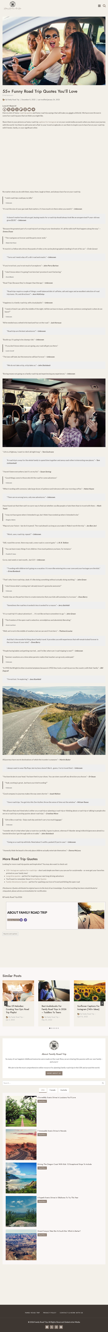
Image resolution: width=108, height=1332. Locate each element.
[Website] (25, 919)
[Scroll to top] (102, 1324)
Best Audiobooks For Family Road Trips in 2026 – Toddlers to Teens (54, 1009)
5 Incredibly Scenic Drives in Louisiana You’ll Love (57, 1097)
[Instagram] (56, 1327)
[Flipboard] (21, 109)
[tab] (49, 1028)
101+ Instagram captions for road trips (21, 870)
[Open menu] (99, 6)
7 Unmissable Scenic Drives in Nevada (52, 1131)
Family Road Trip (13, 99)
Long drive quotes (13, 876)
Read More (43, 1101)
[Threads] (25, 109)
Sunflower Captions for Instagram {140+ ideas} (88, 1008)
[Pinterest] (13, 109)
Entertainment (8, 95)
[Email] (29, 109)
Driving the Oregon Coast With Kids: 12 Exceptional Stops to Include (65, 1164)
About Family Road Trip (27, 912)
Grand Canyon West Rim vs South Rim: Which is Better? (59, 1231)
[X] (9, 109)
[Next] (102, 1003)
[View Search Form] (104, 5)
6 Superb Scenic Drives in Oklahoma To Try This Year (58, 1198)
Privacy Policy (49, 1313)
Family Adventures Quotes (16, 882)
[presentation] (18, 990)
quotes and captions (10, 934)
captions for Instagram (47, 122)
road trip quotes (25, 113)
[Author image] (4, 100)
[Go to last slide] (6, 1003)
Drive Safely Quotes (38, 879)
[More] (33, 109)
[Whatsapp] (17, 109)
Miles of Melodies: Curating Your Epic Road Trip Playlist (17, 1009)
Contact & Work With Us (71, 1313)
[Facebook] (4, 109)
